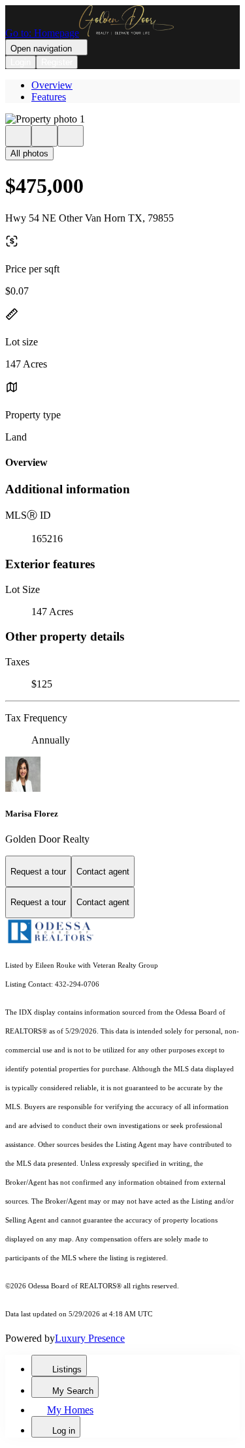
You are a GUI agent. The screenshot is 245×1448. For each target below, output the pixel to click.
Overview (52, 85)
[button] (122, 119)
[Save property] (44, 136)
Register (57, 62)
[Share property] (70, 136)
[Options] (18, 136)
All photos (29, 153)
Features (48, 96)
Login (20, 62)
